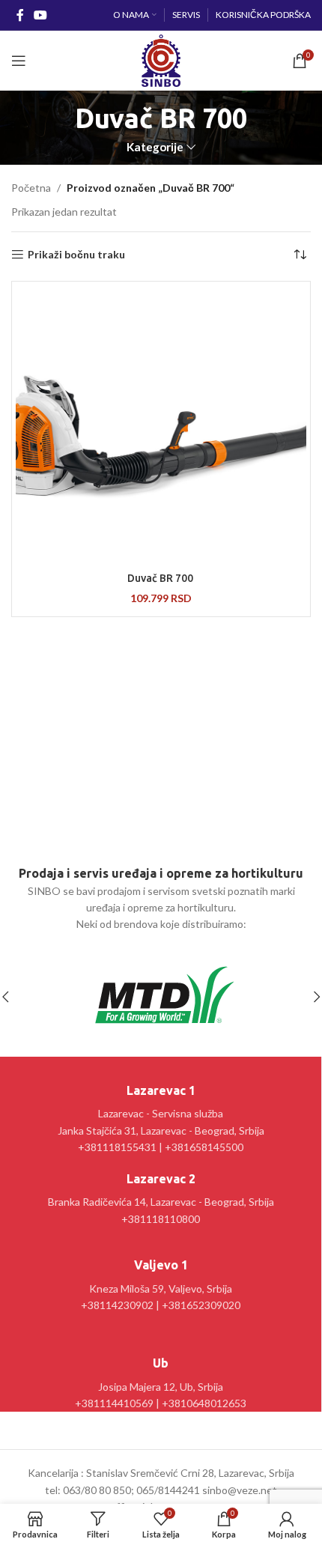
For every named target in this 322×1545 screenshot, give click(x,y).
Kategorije (155, 147)
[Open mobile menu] (19, 61)
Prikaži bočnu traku (76, 255)
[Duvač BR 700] (161, 424)
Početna (31, 187)
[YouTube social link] (40, 15)
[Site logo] (161, 59)
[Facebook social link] (19, 15)
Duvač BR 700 (161, 578)
